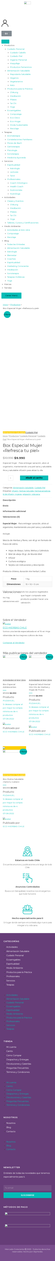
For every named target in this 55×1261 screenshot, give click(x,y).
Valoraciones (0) (11, 517)
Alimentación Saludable (14, 432)
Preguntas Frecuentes (17, 1068)
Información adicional (14, 511)
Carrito (9, 1051)
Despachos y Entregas (17, 1059)
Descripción (9, 500)
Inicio (5, 436)
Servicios (10, 980)
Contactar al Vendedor (14, 642)
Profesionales (13, 976)
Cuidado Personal (28, 436)
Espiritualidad (12, 964)
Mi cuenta (11, 1047)
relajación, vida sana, (31, 494)
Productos (14, 436)
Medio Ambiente (14, 968)
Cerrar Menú (11, 295)
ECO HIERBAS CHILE (15, 627)
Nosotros (10, 1123)
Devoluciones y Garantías (18, 1064)
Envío (5, 506)
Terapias (10, 985)
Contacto (11, 1131)
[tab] (27, 500)
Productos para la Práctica (19, 972)
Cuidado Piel (31, 432)
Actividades (12, 947)
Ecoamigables (13, 959)
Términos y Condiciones (18, 1072)
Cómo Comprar (13, 1055)
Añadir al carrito (34, 478)
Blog (8, 1127)
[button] (27, 991)
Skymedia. (38, 1251)
